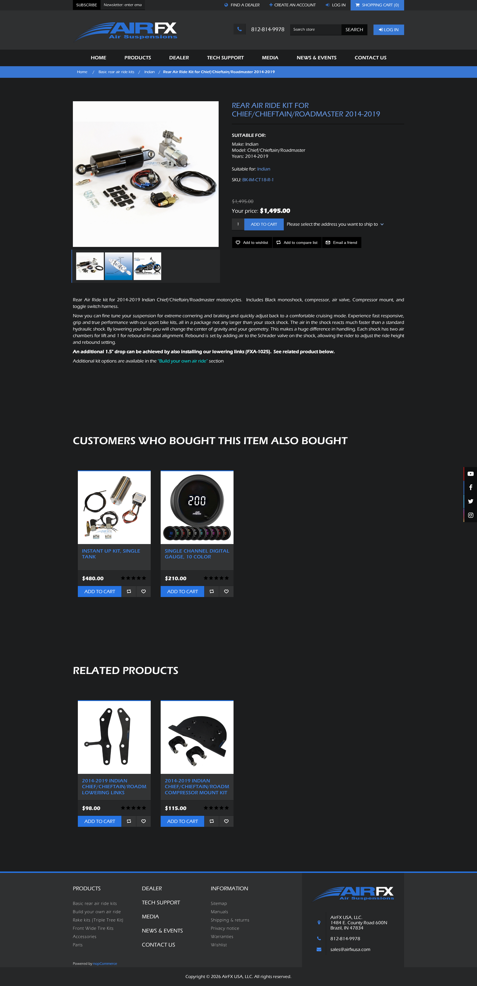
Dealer (152, 888)
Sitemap (219, 903)
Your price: (245, 210)
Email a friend (345, 242)
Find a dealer (244, 5)
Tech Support (161, 902)
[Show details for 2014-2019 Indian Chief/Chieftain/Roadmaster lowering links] (114, 737)
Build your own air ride (97, 911)
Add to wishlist (255, 242)
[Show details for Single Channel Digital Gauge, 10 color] (197, 507)
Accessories (85, 936)
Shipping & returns (230, 920)
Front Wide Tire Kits (93, 928)
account (295, 5)
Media (150, 916)
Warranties (222, 936)
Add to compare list (300, 242)
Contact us (158, 945)
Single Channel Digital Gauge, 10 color (197, 554)
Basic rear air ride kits (95, 903)
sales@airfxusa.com (350, 949)
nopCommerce (105, 963)
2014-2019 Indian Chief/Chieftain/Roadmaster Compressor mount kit (197, 787)
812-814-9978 (267, 29)
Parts (78, 944)
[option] (89, 266)
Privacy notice (225, 928)
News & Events (162, 931)
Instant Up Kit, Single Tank (111, 554)
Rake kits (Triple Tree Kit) (98, 920)
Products (87, 888)
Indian (263, 169)
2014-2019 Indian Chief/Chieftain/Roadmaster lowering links (114, 787)
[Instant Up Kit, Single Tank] (114, 507)
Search (354, 29)
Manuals (219, 911)
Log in (338, 5)
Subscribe (86, 5)
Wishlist (219, 944)
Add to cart (264, 224)
